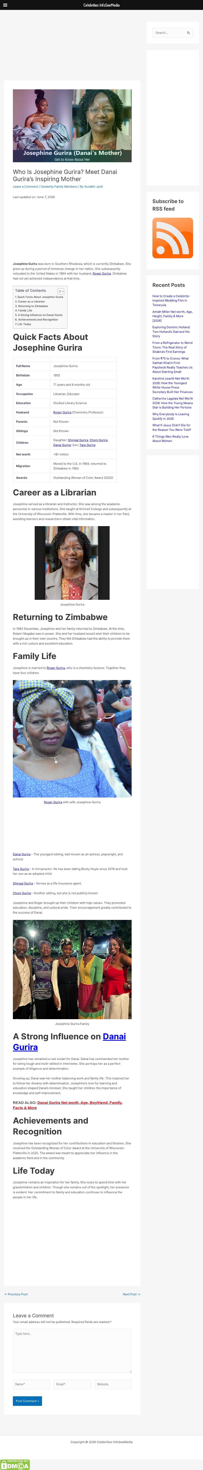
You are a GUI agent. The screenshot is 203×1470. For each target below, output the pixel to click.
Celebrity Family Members (59, 186)
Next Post (131, 1294)
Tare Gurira (87, 445)
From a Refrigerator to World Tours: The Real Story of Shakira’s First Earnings (172, 347)
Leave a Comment (25, 186)
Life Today (24, 324)
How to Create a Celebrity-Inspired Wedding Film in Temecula (171, 300)
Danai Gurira (62, 445)
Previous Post (16, 1294)
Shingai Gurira (78, 440)
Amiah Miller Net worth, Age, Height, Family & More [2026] (172, 316)
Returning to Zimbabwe (33, 306)
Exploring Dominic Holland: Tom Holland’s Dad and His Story (171, 331)
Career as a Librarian (31, 301)
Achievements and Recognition (38, 319)
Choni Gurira (98, 440)
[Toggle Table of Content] (58, 291)
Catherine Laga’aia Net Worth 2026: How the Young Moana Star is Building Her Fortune (172, 403)
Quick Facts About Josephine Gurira (40, 297)
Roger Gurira (102, 273)
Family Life (25, 310)
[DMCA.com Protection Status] (15, 1464)
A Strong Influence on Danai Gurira (40, 315)
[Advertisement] (72, 51)
